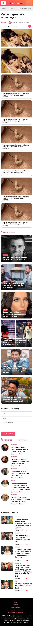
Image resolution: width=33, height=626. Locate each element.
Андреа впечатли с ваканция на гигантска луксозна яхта (20, 473)
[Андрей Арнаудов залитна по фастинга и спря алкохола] (16, 248)
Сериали (13, 480)
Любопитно (14, 444)
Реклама (15, 602)
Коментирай (8, 434)
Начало (4, 8)
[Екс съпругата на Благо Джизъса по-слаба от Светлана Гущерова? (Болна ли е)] (16, 390)
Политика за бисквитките (15, 612)
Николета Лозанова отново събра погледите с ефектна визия (20, 461)
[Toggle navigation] (3, 3)
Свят (16, 581)
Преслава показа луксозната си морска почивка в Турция (19, 449)
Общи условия (15, 607)
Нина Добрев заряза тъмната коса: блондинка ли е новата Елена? (21, 499)
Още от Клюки (9, 232)
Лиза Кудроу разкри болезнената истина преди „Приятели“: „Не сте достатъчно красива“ (23, 554)
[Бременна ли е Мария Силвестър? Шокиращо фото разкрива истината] (16, 305)
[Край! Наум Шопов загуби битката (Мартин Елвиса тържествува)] (16, 277)
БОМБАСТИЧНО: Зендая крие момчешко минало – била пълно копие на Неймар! (23, 523)
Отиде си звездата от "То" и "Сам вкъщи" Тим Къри (23, 586)
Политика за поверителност (16, 610)
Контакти (15, 604)
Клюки (13, 8)
